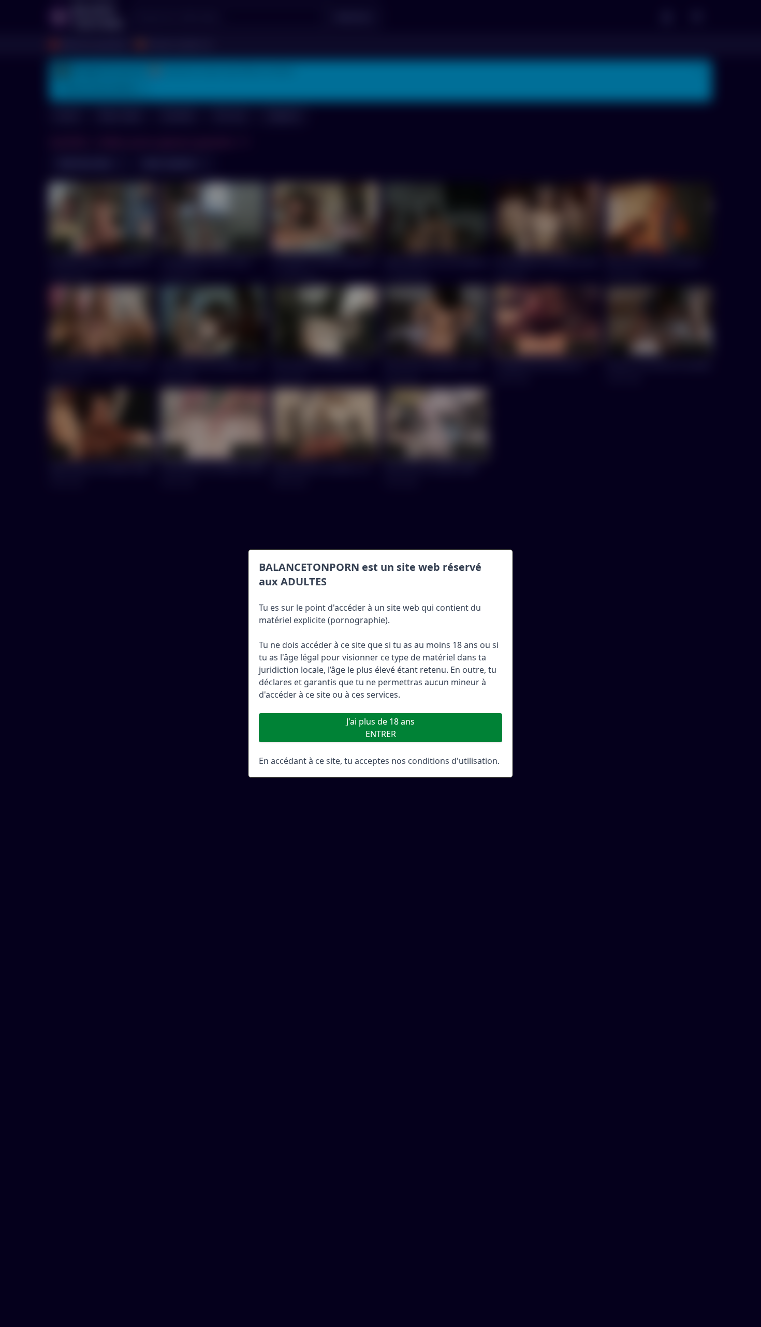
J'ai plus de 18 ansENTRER (380, 728)
